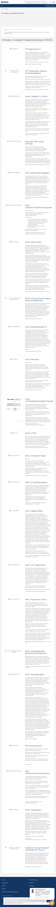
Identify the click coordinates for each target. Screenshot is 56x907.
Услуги (3, 885)
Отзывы (4, 888)
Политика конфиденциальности (10, 891)
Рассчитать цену (33, 879)
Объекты (31, 882)
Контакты (31, 885)
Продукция (5, 882)
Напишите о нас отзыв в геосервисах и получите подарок (18, 29)
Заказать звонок (50, 5)
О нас (3, 879)
